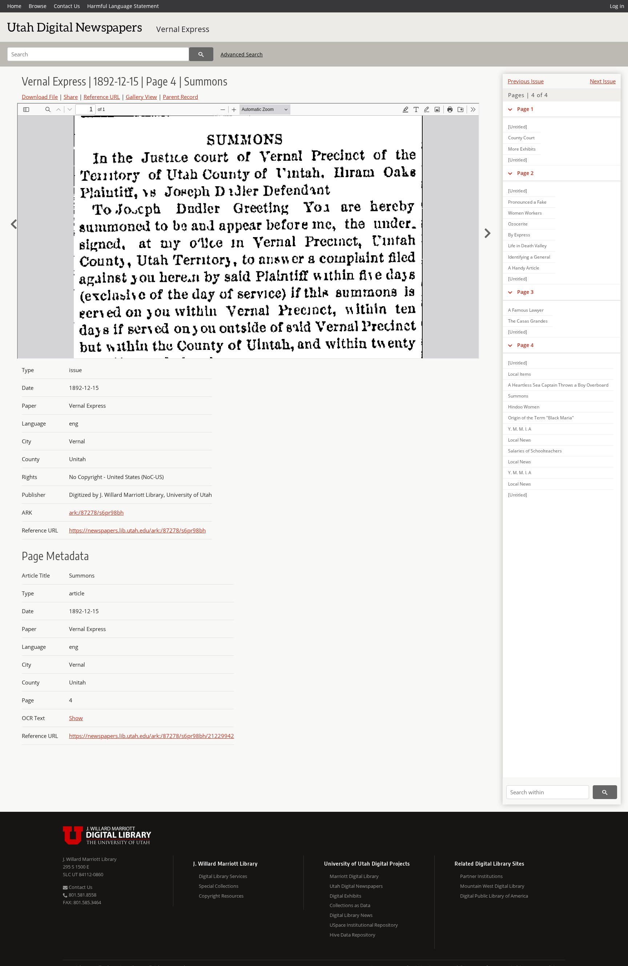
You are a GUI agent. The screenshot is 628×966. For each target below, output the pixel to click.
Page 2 (525, 172)
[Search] (201, 54)
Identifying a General (529, 257)
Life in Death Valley (527, 246)
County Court (521, 138)
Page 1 (525, 108)
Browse (38, 6)
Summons (518, 396)
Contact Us (67, 6)
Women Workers (525, 213)
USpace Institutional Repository (364, 925)
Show (76, 718)
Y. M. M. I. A (519, 429)
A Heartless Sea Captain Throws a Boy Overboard (558, 385)
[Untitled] (517, 127)
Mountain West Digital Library (492, 886)
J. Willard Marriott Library (90, 859)
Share (71, 96)
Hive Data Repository (352, 934)
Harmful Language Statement (123, 6)
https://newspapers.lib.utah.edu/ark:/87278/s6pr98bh (137, 530)
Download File (40, 96)
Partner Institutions (481, 876)
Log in (617, 6)
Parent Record (180, 96)
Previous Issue (526, 81)
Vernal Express (182, 29)
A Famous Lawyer (526, 310)
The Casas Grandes (528, 321)
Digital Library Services (223, 876)
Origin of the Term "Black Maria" (541, 418)
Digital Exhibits (345, 896)
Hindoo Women (523, 407)
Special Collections (218, 886)
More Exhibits (522, 149)
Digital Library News (351, 915)
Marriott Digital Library (354, 876)
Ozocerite (518, 224)
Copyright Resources (221, 896)
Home (14, 6)
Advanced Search (242, 54)
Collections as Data (350, 905)
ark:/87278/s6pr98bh (96, 512)
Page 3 (525, 291)
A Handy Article (523, 268)
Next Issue (603, 81)
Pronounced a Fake (527, 202)
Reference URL (102, 96)
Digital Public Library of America (494, 896)
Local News (519, 440)
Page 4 (525, 345)
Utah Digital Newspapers (356, 886)
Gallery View (141, 96)
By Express (519, 235)
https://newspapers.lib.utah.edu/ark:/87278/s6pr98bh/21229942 (151, 735)
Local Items (519, 374)
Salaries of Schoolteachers (535, 451)
